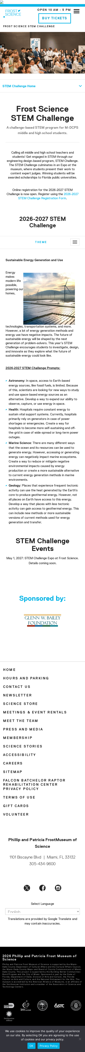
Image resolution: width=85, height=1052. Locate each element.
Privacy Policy (21, 789)
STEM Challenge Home (18, 86)
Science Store (20, 704)
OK (31, 1045)
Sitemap (12, 772)
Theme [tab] (41, 242)
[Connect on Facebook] (42, 888)
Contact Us (17, 687)
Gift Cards (16, 806)
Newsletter (17, 695)
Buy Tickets (54, 18)
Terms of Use (19, 797)
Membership (18, 738)
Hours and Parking (26, 678)
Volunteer (16, 814)
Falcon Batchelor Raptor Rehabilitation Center (34, 783)
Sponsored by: (42, 598)
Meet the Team (21, 721)
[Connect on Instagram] (58, 888)
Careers (13, 763)
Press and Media (23, 729)
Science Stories (23, 746)
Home (9, 670)
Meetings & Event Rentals (35, 712)
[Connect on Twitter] (27, 888)
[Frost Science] (12, 13)
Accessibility (19, 755)
